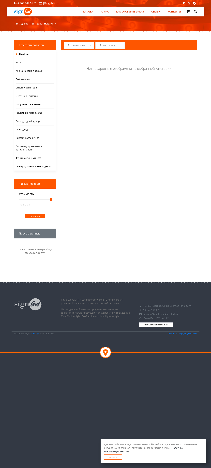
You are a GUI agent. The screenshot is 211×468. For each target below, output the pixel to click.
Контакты (174, 11)
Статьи (155, 11)
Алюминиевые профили (29, 70)
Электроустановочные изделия (33, 166)
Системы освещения (27, 137)
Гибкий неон (23, 79)
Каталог (88, 11)
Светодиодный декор (28, 121)
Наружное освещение (28, 104)
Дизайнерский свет (27, 87)
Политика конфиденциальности (182, 333)
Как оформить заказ (130, 11)
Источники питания (27, 96)
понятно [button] (113, 457)
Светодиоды (23, 129)
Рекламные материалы (29, 112)
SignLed (23, 23)
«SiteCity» (35, 333)
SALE (18, 62)
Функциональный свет (28, 158)
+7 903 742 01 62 (26, 3)
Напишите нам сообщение (156, 324)
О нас (105, 11)
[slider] (51, 199)
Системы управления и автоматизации (29, 148)
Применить (35, 216)
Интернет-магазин (43, 23)
